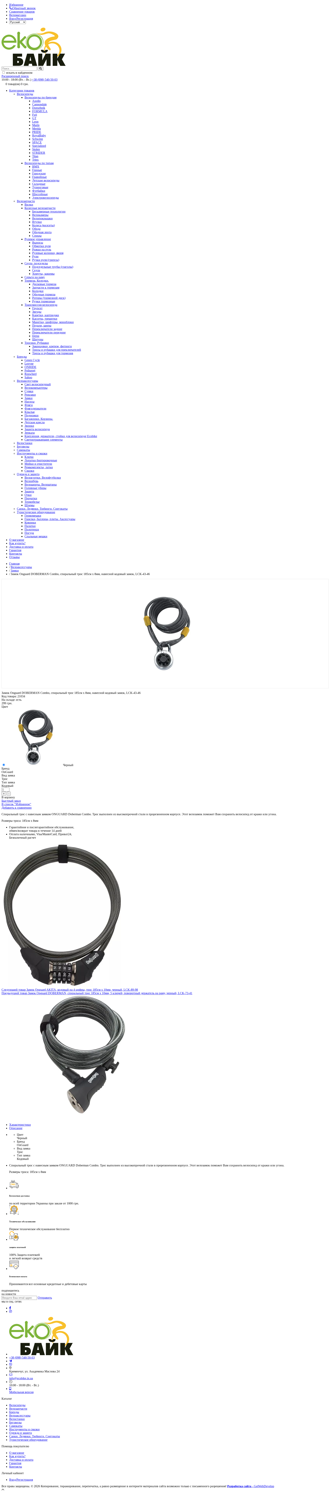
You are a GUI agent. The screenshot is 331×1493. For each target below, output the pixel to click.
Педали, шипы (41, 325)
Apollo (36, 101)
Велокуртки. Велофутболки (43, 477)
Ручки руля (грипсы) (45, 260)
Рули (35, 256)
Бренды (22, 356)
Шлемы (29, 505)
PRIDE (36, 132)
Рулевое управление (38, 239)
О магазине (16, 539)
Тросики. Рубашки (37, 342)
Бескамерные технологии (49, 211)
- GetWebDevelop (250, 1486)
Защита (29, 491)
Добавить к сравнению (17, 807)
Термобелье (32, 501)
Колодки (37, 291)
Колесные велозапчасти (40, 208)
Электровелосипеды (45, 197)
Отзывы (14, 557)
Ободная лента (42, 232)
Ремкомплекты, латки (39, 467)
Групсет (37, 308)
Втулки (37, 221)
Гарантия (15, 550)
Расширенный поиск (15, 76)
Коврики (30, 522)
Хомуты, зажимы (43, 273)
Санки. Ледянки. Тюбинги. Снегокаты (42, 508)
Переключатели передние (49, 332)
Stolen (36, 149)
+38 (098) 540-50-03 (44, 79)
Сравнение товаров (22, 11)
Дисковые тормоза (44, 284)
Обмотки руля (41, 246)
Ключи (29, 456)
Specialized (39, 145)
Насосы (29, 401)
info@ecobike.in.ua (21, 1378)
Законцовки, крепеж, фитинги (52, 346)
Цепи (35, 336)
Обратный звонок (24, 8)
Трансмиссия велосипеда (41, 304)
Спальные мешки (36, 536)
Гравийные (39, 177)
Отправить (45, 1297)
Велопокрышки (42, 218)
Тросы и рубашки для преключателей (56, 349)
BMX (35, 166)
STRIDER (38, 152)
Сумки (29, 391)
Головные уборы (35, 488)
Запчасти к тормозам (45, 287)
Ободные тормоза (43, 294)
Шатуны (37, 339)
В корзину (8, 797)
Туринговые (40, 187)
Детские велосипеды (45, 180)
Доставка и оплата (21, 546)
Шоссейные (40, 194)
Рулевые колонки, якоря (47, 253)
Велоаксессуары (27, 380)
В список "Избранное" (16, 804)
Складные (38, 183)
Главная (14, 563)
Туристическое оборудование (36, 512)
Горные (37, 170)
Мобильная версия (21, 1392)
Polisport (30, 370)
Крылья (29, 412)
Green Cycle (32, 360)
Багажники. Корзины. (39, 418)
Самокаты (23, 450)
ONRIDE (30, 367)
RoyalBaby (39, 135)
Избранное (16, 4)
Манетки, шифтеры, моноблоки (53, 322)
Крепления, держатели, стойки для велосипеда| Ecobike (61, 436)
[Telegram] (10, 1361)
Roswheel (31, 374)
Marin (35, 125)
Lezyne (29, 363)
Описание (15, 1128)
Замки (29, 398)
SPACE (37, 142)
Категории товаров (21, 90)
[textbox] (19, 69)
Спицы (37, 235)
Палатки (30, 526)
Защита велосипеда (37, 429)
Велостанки (24, 443)
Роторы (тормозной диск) (49, 298)
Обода (36, 228)
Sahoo (28, 377)
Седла (36, 270)
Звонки (29, 425)
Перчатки (31, 498)
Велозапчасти (26, 201)
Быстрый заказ (11, 800)
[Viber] (10, 1364)
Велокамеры (40, 215)
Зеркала (30, 432)
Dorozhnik (38, 107)
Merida (36, 128)
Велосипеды (25, 94)
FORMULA (40, 111)
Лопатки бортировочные (41, 460)
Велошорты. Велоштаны (41, 484)
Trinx (35, 159)
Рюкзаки (30, 394)
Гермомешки (33, 515)
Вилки (29, 204)
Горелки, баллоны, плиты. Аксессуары (50, 519)
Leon (35, 121)
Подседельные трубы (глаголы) (52, 266)
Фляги (29, 405)
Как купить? (17, 543)
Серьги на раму (35, 277)
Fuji (34, 114)
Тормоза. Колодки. (37, 280)
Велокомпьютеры (36, 387)
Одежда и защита (28, 474)
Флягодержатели (35, 408)
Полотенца (32, 529)
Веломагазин (17, 15)
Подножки (32, 415)
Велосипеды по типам (39, 163)
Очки (28, 495)
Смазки (29, 470)
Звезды (36, 311)
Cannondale (39, 104)
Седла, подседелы (36, 263)
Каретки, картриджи (45, 315)
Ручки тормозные (43, 301)
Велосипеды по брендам (41, 97)
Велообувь (31, 481)
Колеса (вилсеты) (43, 225)
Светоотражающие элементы (44, 439)
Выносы (37, 242)
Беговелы (23, 446)
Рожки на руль (41, 249)
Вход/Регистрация (21, 18)
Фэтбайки (38, 190)
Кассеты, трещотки (44, 318)
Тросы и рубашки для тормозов (52, 353)
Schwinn (37, 139)
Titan (35, 156)
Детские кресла (35, 422)
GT (34, 118)
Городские (39, 173)
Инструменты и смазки (32, 453)
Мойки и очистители (38, 463)
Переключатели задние (47, 329)
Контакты (15, 553)
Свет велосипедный (38, 384)
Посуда (29, 533)
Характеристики (20, 1124)
